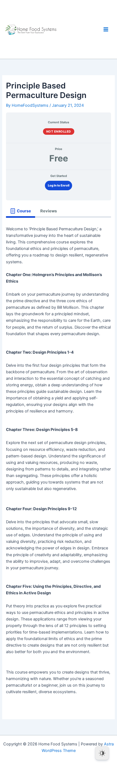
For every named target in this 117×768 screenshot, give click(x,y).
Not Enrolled (58, 131)
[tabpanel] (58, 463)
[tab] (20, 211)
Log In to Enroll (58, 185)
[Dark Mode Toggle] (102, 753)
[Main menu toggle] (106, 29)
